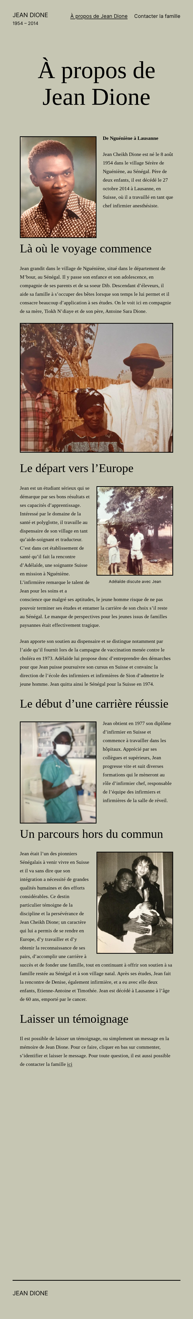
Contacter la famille (157, 16)
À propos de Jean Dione (99, 16)
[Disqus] (96, 1154)
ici (69, 1064)
